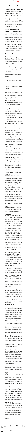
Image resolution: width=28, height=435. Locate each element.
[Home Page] (14, 0)
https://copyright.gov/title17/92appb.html (9, 203)
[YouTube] (2, 431)
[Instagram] (1, 431)
